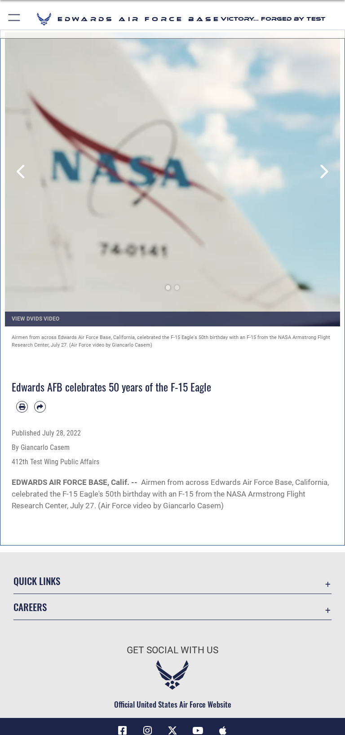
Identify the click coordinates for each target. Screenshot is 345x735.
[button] (14, 19)
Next (323, 171)
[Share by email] (40, 407)
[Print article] (22, 407)
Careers (30, 607)
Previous (22, 171)
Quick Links (36, 581)
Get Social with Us (172, 650)
